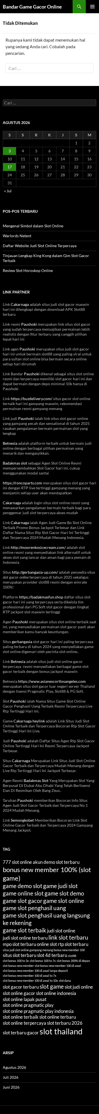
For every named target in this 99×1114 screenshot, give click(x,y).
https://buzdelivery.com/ (31, 398)
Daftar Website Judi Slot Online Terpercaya (39, 245)
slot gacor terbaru (21, 987)
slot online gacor (19, 993)
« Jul (8, 190)
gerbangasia (22, 641)
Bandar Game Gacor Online (32, 7)
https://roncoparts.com (22, 483)
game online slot (23, 893)
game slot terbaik (24, 930)
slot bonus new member (18, 965)
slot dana (65, 980)
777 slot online (17, 862)
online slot (47, 944)
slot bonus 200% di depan (73, 960)
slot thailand (61, 1031)
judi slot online (61, 931)
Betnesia (10, 443)
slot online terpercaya (24, 1023)
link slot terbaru (68, 937)
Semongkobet (22, 820)
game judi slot (60, 885)
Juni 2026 (11, 1087)
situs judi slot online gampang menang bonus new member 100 (44, 950)
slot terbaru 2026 (64, 1023)
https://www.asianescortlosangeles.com (52, 681)
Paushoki (29, 324)
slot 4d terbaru (52, 955)
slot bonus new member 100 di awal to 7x (29, 975)
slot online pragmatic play (28, 1005)
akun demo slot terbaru (56, 862)
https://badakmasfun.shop (41, 597)
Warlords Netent (17, 235)
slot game (52, 986)
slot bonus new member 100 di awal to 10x (30, 980)
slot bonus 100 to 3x (16, 960)
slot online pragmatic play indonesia (38, 1011)
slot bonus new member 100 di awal (58, 965)
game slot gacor (22, 900)
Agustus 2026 (14, 1067)
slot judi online (79, 987)
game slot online (63, 900)
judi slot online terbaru (25, 938)
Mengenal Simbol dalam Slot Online (33, 225)
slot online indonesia (56, 993)
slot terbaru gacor (21, 1032)
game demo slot (22, 885)
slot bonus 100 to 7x (43, 960)
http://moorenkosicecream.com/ (38, 547)
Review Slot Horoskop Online (28, 270)
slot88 (72, 955)
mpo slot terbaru (19, 944)
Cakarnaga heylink (29, 721)
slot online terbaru (57, 1017)
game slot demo (64, 893)
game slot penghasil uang (34, 907)
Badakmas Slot (36, 780)
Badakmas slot (15, 463)
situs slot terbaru (19, 955)
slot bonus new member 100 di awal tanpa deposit (35, 970)
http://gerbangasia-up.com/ (35, 572)
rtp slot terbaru (73, 944)
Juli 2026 (10, 1077)
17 (9, 166)
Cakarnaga (20, 304)
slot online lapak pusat (24, 999)
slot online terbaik (20, 1017)
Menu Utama (92, 6)
